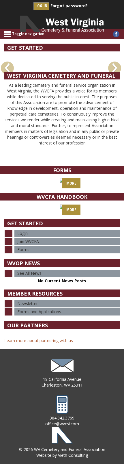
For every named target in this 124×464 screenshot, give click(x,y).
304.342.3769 (62, 418)
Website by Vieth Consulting (62, 455)
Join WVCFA (28, 241)
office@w (54, 423)
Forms (23, 249)
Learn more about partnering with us (38, 340)
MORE (71, 183)
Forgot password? (69, 5)
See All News (29, 273)
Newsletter (27, 303)
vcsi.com (71, 423)
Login (22, 233)
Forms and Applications (39, 311)
